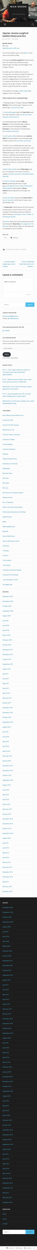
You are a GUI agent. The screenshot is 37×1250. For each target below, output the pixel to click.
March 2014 (6, 862)
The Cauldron (7, 560)
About (5, 1219)
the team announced (11, 131)
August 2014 (7, 838)
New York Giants (9, 198)
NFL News (6, 483)
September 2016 (8, 722)
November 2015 (8, 770)
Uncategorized (7, 584)
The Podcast (7, 565)
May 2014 (6, 853)
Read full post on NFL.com (11, 48)
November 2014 (8, 824)
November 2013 (8, 877)
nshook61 (15, 39)
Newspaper (6, 468)
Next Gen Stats (7, 473)
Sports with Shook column (11, 541)
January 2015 (7, 814)
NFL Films (6, 478)
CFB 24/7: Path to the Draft (11, 435)
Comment (28, 294)
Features (5, 454)
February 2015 (7, 809)
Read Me (23, 249)
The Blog (6, 551)
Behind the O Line (8, 430)
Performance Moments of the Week (14, 512)
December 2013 (8, 872)
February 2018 (7, 640)
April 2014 (6, 858)
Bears (26, 53)
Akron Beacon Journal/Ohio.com (13, 415)
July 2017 (5, 674)
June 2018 (6, 625)
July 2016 (5, 732)
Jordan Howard (23, 91)
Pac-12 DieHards (8, 502)
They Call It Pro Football (10, 575)
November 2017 (8, 654)
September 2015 (8, 780)
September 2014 (8, 833)
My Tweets (6, 331)
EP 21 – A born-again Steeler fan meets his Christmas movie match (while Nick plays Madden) (16, 372)
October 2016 (7, 717)
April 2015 (6, 799)
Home (4, 1214)
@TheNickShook (13, 318)
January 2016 (7, 761)
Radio (4, 522)
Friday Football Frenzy (10, 459)
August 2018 (7, 616)
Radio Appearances (9, 527)
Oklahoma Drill (7, 497)
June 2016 (6, 737)
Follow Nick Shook (9, 337)
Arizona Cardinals (9, 181)
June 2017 (6, 679)
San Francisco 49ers (10, 136)
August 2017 (7, 669)
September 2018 (8, 611)
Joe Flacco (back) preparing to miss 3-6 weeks (9, 264)
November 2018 (8, 601)
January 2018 (7, 645)
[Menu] (4, 24)
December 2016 (8, 708)
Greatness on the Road (10, 464)
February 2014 (7, 867)
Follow (7, 354)
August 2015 (7, 785)
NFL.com (18, 249)
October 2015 (7, 775)
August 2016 (7, 727)
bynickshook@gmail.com (10, 316)
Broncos (6, 221)
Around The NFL (10, 249)
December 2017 (8, 650)
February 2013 (7, 886)
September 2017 (8, 664)
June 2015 (6, 790)
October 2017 (7, 659)
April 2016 (6, 746)
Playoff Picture (7, 517)
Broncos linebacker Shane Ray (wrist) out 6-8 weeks (26, 264)
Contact (5, 1224)
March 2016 (6, 751)
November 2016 (8, 712)
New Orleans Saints (10, 169)
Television (6, 546)
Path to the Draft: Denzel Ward (12, 507)
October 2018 (7, 606)
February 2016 (7, 756)
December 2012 (8, 891)
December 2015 (8, 766)
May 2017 (6, 683)
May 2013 (6, 882)
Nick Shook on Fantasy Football (13, 493)
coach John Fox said (17, 108)
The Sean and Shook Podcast (12, 570)
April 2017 (6, 688)
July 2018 (5, 621)
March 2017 (6, 693)
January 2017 (7, 703)
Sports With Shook (9, 536)
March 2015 (6, 804)
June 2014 (6, 848)
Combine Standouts (9, 449)
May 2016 (6, 741)
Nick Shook (18, 6)
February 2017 (7, 698)
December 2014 (8, 819)
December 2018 (8, 596)
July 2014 (5, 843)
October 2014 (7, 829)
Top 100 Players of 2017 (10, 580)
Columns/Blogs (7, 444)
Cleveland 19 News (9, 439)
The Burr (6, 556)
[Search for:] (18, 304)
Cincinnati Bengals (10, 112)
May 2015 (6, 795)
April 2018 (6, 630)
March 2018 (6, 635)
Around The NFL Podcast (11, 425)
